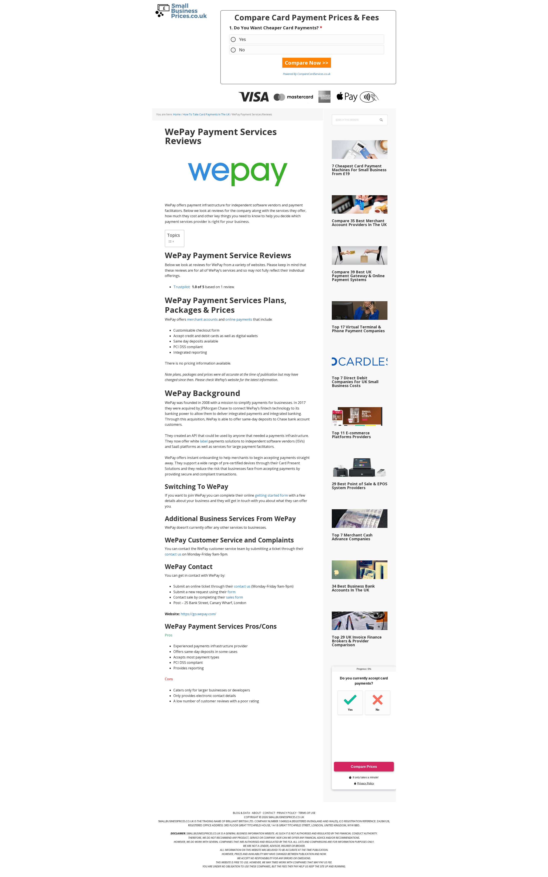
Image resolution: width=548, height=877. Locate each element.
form (231, 592)
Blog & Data (241, 813)
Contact (269, 813)
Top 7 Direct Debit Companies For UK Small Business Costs (355, 381)
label (204, 441)
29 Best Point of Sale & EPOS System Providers (359, 485)
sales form (234, 597)
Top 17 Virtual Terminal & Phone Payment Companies (358, 328)
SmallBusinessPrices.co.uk (180, 10)
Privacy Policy (286, 813)
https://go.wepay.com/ (198, 614)
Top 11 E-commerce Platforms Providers (351, 434)
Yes (242, 39)
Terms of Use (306, 813)
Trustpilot (181, 286)
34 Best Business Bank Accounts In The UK (353, 588)
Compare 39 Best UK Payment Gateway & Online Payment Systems (358, 275)
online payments (238, 319)
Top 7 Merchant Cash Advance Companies (352, 536)
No (242, 50)
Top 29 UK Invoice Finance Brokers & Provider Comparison (357, 640)
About (256, 813)
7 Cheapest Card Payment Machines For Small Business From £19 (359, 169)
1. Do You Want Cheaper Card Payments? (275, 28)
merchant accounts (202, 319)
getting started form (271, 495)
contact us (173, 554)
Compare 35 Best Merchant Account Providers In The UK (359, 222)
